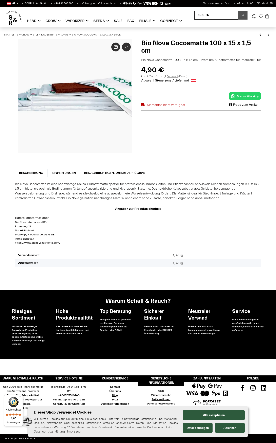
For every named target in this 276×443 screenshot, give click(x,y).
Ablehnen (229, 428)
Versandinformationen (115, 403)
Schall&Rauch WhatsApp (69, 403)
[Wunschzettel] (261, 17)
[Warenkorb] (267, 17)
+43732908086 (63, 3)
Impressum (75, 431)
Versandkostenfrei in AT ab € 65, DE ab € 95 (238, 3)
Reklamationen (161, 399)
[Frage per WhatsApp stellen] (245, 96)
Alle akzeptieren (214, 415)
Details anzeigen (198, 428)
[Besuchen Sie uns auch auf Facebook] (242, 389)
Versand (172, 76)
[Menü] (20, 397)
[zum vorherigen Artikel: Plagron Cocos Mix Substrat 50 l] (260, 35)
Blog (115, 395)
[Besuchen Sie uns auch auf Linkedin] (264, 389)
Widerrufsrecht (161, 395)
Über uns (115, 391)
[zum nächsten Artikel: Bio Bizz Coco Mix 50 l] (268, 35)
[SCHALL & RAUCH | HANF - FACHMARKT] (13, 18)
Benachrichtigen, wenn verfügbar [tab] (114, 173)
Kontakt (115, 387)
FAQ (130, 21)
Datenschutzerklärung (161, 403)
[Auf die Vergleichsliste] (115, 47)
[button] (12, 3)
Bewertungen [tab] (64, 173)
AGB (161, 391)
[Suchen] (243, 15)
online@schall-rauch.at (98, 3)
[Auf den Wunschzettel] (126, 47)
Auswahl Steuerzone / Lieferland (165, 80)
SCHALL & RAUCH (36, 3)
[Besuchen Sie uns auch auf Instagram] (253, 389)
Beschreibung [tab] (31, 173)
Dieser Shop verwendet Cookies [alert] (63, 412)
